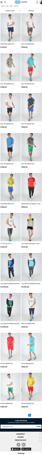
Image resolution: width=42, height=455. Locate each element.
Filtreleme (31, 10)
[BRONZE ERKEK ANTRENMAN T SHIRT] (31, 187)
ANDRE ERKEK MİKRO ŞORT (7, 44)
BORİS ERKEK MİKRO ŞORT (7, 204)
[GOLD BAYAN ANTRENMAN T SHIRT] (31, 227)
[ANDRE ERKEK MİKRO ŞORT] (10, 27)
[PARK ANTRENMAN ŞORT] (31, 387)
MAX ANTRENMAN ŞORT (6, 363)
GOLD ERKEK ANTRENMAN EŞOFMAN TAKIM (10, 283)
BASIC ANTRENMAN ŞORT (27, 44)
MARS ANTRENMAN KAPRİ (28, 323)
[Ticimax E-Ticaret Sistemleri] (21, 454)
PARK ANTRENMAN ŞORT (27, 403)
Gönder (38, 426)
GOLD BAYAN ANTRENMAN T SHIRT (30, 243)
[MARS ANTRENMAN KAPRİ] (31, 307)
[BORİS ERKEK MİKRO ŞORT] (10, 187)
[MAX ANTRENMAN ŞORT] (10, 347)
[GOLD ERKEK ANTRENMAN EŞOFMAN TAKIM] (10, 267)
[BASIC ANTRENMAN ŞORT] (31, 27)
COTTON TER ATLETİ (5, 243)
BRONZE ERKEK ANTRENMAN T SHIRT (31, 204)
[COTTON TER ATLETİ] (10, 227)
